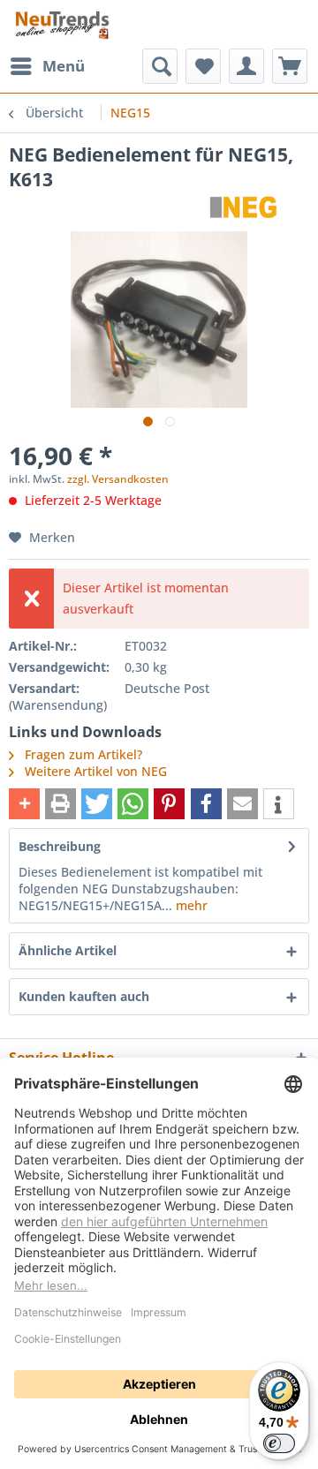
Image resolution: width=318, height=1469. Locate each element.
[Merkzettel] (203, 66)
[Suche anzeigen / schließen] (160, 66)
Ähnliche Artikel (68, 950)
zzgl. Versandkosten (118, 478)
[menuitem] (47, 66)
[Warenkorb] (289, 66)
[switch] (279, 1443)
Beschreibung (60, 846)
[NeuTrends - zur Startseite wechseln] (62, 24)
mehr (190, 905)
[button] (24, 803)
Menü (63, 66)
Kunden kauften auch (84, 996)
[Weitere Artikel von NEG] (244, 207)
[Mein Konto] (246, 66)
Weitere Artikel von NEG (94, 771)
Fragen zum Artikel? (81, 754)
